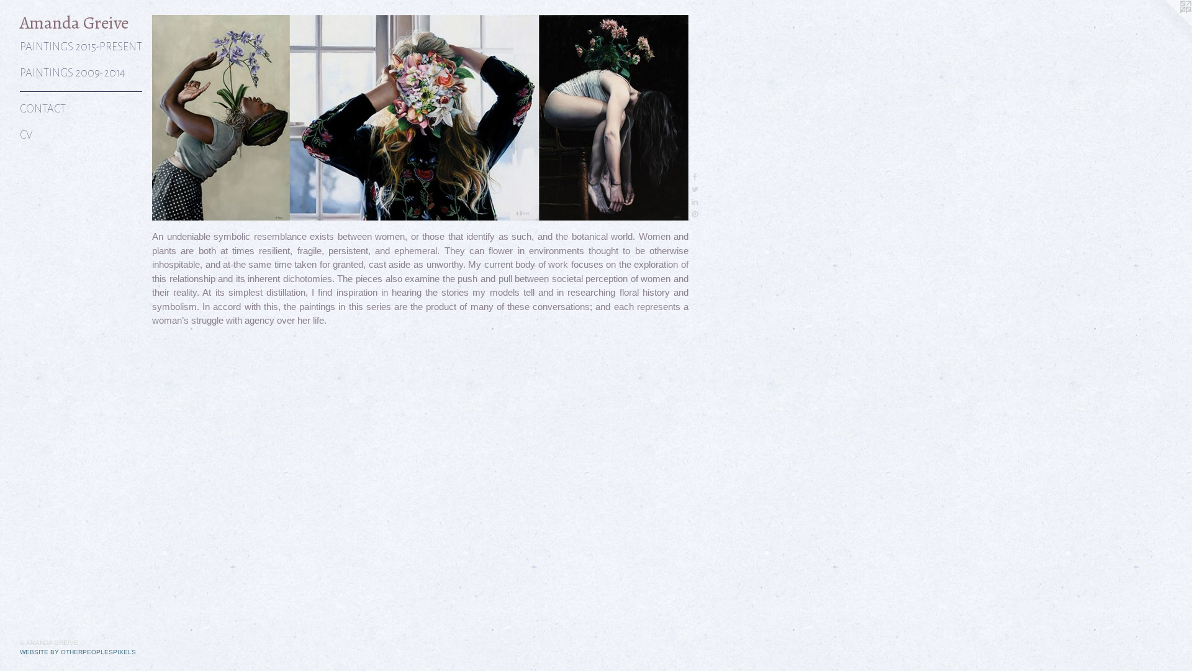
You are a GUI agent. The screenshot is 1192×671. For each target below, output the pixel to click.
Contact (43, 109)
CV (26, 135)
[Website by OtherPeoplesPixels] (1167, 25)
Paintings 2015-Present (81, 47)
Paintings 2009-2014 (72, 73)
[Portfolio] (420, 118)
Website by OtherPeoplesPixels (78, 652)
